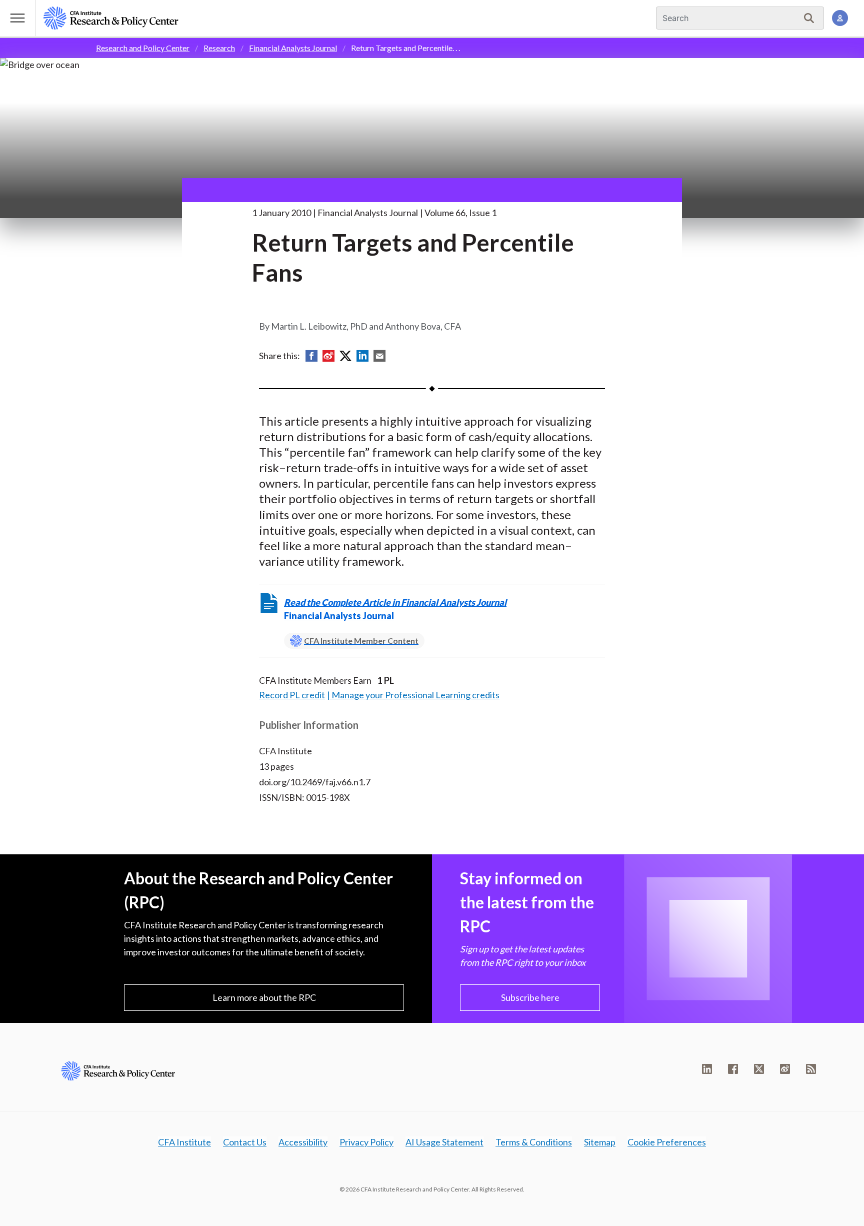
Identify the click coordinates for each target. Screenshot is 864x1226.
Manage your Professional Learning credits (416, 694)
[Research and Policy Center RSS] (811, 1069)
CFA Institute (184, 1141)
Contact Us (244, 1141)
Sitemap (600, 1141)
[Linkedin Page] (707, 1069)
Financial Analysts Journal (293, 48)
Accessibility (303, 1141)
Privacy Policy (367, 1141)
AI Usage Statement (445, 1141)
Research (219, 48)
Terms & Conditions (534, 1141)
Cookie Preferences (667, 1141)
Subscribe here (530, 997)
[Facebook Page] (733, 1069)
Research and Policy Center (143, 48)
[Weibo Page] (785, 1069)
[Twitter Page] (759, 1069)
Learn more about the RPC (264, 997)
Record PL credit (292, 694)
